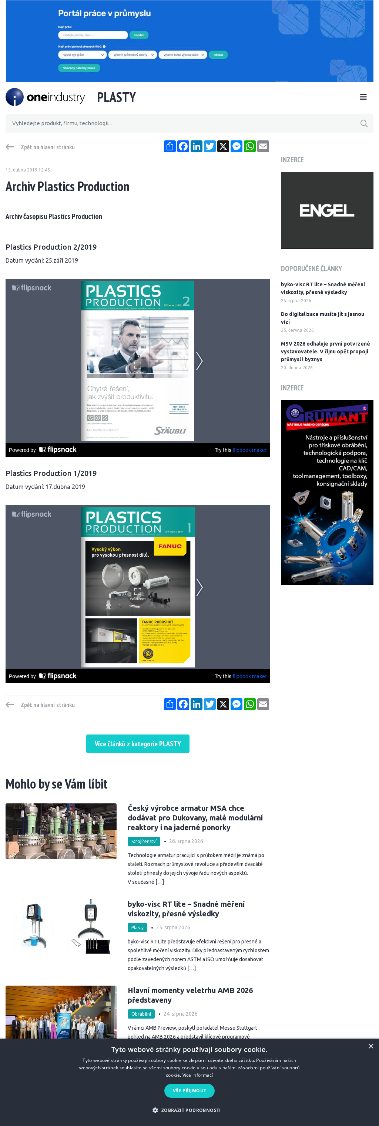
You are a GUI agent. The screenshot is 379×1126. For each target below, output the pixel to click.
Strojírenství (144, 841)
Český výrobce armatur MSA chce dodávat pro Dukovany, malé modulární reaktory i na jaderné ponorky (195, 818)
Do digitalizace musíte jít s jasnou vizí (322, 318)
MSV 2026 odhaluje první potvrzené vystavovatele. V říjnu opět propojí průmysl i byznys (325, 351)
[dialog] (189, 1082)
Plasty (137, 927)
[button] (189, 1110)
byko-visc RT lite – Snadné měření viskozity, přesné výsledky (323, 288)
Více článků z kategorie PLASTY (138, 744)
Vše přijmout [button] (190, 1090)
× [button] (370, 1046)
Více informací (197, 1075)
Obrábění (141, 1014)
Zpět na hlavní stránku (48, 147)
